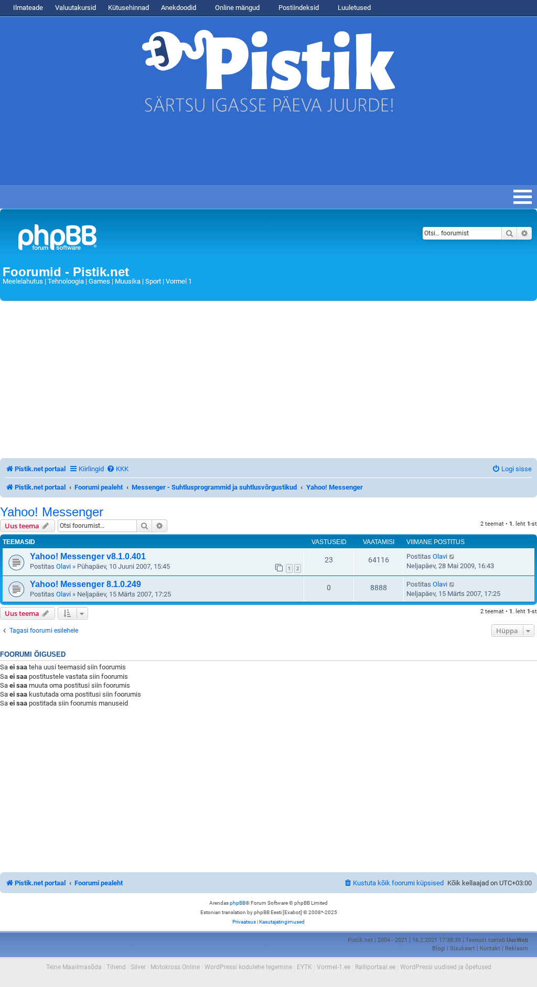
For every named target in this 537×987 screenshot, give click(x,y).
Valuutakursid (75, 8)
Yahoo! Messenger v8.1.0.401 (88, 556)
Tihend (116, 967)
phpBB (237, 903)
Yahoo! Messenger (51, 512)
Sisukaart (462, 948)
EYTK (304, 967)
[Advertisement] (191, 153)
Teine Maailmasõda (74, 967)
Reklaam (516, 948)
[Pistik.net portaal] (175, 239)
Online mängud (236, 8)
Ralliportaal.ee (375, 967)
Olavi (63, 566)
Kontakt (490, 948)
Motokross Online (175, 967)
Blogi (438, 948)
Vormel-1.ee (333, 967)
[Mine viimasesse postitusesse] (452, 556)
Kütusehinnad (128, 8)
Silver (138, 967)
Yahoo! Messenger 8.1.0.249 (85, 584)
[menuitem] (117, 468)
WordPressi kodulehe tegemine (248, 967)
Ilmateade (28, 8)
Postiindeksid (298, 8)
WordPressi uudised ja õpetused (445, 967)
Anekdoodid (178, 8)
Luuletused (353, 8)
